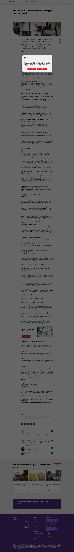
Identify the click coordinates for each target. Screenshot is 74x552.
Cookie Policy (26, 65)
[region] (37, 63)
